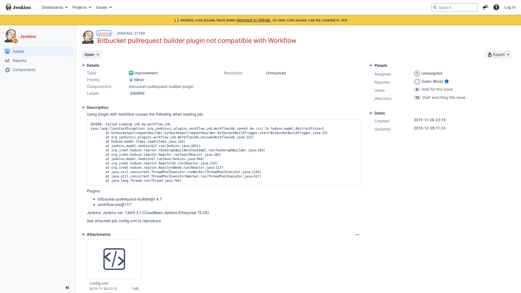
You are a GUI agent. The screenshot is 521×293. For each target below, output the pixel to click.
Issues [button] (101, 7)
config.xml (99, 283)
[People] (371, 65)
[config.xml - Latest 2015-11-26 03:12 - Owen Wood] (114, 259)
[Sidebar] (67, 288)
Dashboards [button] (52, 7)
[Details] (83, 65)
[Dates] (371, 113)
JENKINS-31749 (130, 33)
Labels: (93, 93)
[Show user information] (446, 81)
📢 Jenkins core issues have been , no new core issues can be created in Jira (260, 20)
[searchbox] (454, 7)
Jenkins (104, 33)
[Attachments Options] (357, 234)
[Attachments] (83, 234)
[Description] (83, 107)
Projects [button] (79, 7)
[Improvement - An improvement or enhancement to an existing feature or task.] (131, 73)
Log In (510, 7)
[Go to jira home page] (18, 7)
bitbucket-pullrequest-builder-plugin (161, 86)
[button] (485, 7)
